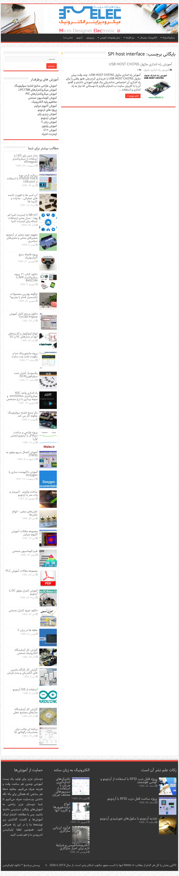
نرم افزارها (130, 38)
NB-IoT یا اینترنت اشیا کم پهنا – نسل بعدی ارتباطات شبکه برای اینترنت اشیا (23, 218)
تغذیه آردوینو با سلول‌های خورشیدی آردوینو (128, 818)
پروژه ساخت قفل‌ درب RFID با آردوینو (132, 799)
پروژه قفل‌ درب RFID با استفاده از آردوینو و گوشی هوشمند (129, 780)
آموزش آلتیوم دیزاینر (45, 105)
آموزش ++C (50, 130)
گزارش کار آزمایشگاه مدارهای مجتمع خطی (25, 711)
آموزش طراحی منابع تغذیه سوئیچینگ (35, 85)
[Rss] (46, 865)
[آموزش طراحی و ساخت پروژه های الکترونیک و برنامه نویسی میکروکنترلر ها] (89, 19)
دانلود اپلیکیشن (12, 865)
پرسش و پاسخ (31, 865)
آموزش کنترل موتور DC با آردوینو (23, 592)
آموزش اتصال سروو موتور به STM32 (22, 454)
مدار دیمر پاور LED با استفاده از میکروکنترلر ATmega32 (25, 158)
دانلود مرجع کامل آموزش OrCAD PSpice (23, 315)
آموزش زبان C (49, 122)
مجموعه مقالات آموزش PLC (22, 570)
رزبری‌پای (90, 38)
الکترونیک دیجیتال (148, 38)
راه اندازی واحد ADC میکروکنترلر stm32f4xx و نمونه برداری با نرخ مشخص (22, 396)
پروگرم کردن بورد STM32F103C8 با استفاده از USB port (22, 178)
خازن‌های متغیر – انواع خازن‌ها (25, 513)
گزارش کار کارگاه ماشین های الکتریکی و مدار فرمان (22, 671)
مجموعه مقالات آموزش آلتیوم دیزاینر (24, 533)
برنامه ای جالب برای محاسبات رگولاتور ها (26, 731)
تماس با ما (68, 38)
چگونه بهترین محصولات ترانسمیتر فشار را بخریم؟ (24, 296)
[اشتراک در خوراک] (62, 53)
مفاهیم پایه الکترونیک (44, 101)
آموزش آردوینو (49, 118)
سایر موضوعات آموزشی (110, 38)
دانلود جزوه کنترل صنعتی (23, 610)
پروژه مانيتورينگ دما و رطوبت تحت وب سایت (25, 355)
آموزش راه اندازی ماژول (156, 69)
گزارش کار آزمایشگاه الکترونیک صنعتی (26, 651)
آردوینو (80, 38)
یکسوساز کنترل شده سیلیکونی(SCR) (26, 375)
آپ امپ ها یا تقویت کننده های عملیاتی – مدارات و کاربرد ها (23, 198)
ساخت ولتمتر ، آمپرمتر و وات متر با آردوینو (24, 493)
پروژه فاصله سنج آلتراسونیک (28, 256)
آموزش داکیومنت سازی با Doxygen (23, 473)
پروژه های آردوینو (47, 110)
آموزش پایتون (49, 126)
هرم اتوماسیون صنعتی (25, 551)
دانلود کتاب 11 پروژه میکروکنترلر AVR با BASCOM (26, 277)
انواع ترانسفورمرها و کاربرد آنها (61, 807)
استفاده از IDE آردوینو (25, 689)
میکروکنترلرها (169, 38)
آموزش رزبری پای (47, 114)
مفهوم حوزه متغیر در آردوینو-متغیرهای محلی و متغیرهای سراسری (22, 238)
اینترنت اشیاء (49, 134)
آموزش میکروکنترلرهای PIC (41, 93)
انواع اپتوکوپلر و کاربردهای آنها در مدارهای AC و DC (23, 335)
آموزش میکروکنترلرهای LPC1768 (38, 89)
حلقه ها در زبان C (28, 630)
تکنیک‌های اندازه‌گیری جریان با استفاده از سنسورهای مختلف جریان (61, 787)
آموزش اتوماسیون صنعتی (42, 97)
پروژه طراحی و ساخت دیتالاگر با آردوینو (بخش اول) (24, 435)
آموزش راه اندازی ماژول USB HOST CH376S (140, 64)
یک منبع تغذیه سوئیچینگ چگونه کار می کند (23, 414)
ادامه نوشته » (132, 96)
